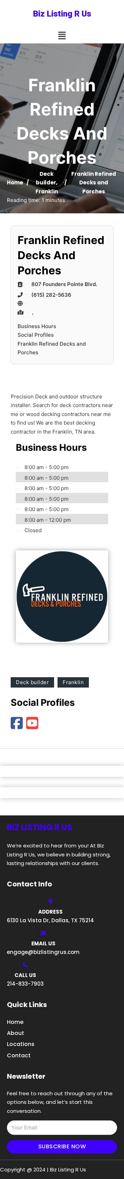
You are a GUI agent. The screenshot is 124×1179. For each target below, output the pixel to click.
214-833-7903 (25, 983)
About (15, 1033)
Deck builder (32, 682)
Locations (20, 1044)
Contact (19, 1055)
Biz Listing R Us (62, 14)
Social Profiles (36, 335)
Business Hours (37, 326)
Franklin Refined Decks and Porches (52, 348)
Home (15, 182)
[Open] (62, 35)
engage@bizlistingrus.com (43, 952)
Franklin (46, 191)
